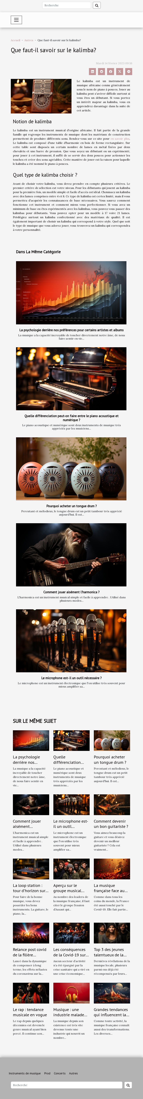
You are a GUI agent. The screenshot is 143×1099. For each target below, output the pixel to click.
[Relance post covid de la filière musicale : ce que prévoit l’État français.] (31, 933)
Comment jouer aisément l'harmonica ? (71, 592)
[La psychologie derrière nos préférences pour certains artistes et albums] (71, 292)
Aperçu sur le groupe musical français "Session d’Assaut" (68, 893)
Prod (47, 1073)
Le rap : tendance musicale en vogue (30, 1012)
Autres (28, 40)
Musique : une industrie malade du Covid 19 (68, 1015)
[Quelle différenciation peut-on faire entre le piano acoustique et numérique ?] (71, 378)
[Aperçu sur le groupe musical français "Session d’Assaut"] (71, 868)
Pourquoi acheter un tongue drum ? (71, 506)
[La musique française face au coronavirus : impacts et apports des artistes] (112, 868)
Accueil (15, 40)
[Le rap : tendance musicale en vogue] (31, 992)
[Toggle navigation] (16, 20)
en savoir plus (120, 138)
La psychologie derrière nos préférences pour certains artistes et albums (71, 330)
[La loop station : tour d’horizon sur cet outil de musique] (31, 868)
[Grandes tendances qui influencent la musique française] (112, 992)
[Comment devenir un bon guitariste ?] (112, 804)
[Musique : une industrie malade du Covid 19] (71, 992)
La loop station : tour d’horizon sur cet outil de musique (29, 893)
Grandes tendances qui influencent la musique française (111, 1015)
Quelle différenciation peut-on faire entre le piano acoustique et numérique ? (72, 418)
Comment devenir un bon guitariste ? (111, 823)
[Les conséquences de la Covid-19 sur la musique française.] (71, 933)
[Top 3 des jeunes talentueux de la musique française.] (112, 933)
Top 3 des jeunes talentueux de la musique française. (111, 955)
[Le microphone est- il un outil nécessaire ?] (71, 640)
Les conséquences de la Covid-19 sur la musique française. (69, 957)
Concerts (60, 1073)
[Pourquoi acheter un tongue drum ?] (71, 468)
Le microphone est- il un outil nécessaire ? (71, 678)
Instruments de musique (25, 1073)
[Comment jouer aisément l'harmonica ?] (71, 554)
